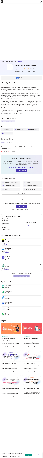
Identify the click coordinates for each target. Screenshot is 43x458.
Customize (37, 455)
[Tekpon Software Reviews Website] (2, 1)
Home (3, 61)
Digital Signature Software (10, 61)
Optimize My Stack (21, 170)
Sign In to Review (21, 206)
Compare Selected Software (21, 276)
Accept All (28, 455)
